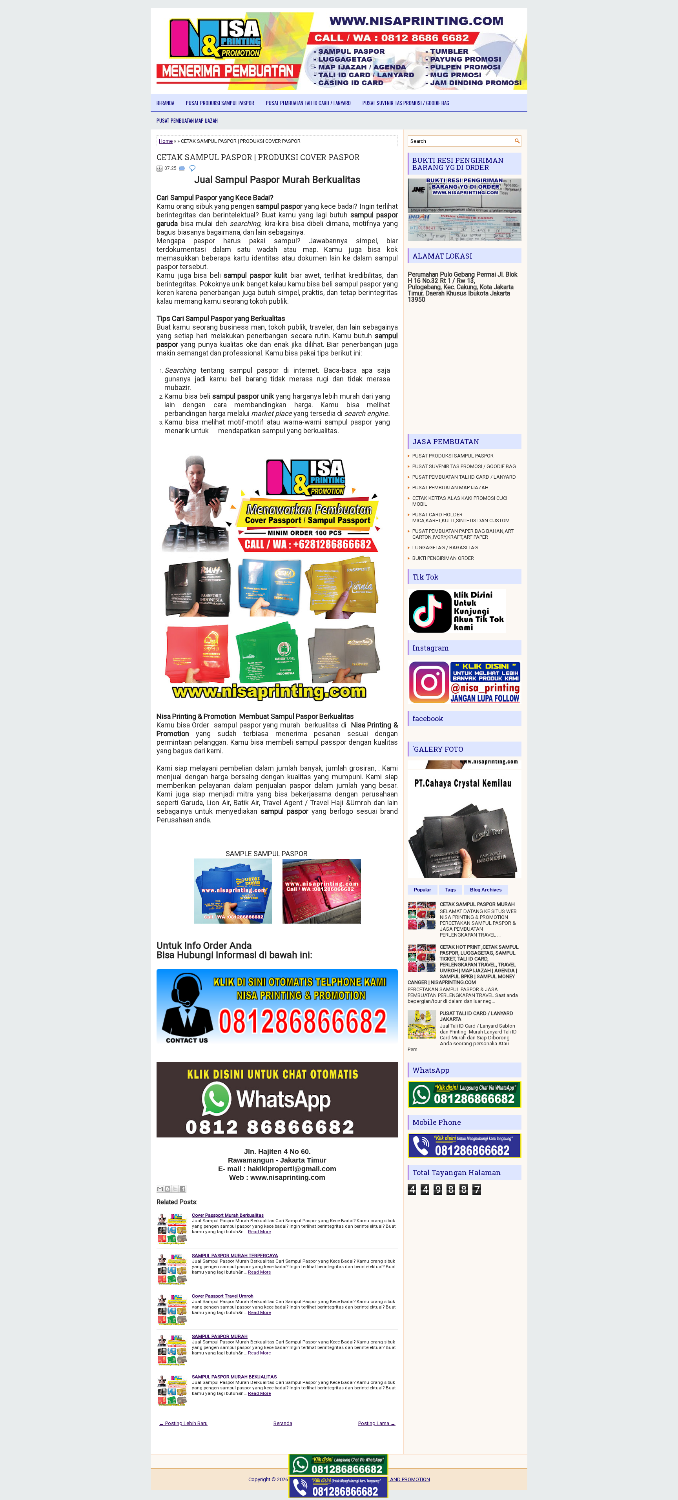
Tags (450, 890)
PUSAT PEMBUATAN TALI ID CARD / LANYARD (308, 103)
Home (166, 141)
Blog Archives (486, 890)
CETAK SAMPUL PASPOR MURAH (477, 904)
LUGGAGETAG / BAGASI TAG (445, 547)
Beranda (165, 103)
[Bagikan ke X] (175, 1189)
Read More (259, 1231)
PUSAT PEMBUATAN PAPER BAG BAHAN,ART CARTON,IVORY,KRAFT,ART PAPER (463, 534)
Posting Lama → (377, 1423)
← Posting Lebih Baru (183, 1423)
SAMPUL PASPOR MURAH (220, 1336)
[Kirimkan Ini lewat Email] (160, 1189)
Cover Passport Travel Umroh (222, 1296)
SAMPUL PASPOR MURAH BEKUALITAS (234, 1377)
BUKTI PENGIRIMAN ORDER (443, 558)
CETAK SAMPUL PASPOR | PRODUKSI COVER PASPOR (258, 157)
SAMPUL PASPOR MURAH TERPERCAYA (235, 1255)
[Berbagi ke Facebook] (182, 1189)
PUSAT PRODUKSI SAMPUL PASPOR (220, 103)
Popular (422, 890)
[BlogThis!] (167, 1189)
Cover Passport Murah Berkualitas (228, 1215)
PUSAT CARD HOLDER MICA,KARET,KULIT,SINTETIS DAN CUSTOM (461, 517)
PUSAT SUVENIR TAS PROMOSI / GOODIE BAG (406, 103)
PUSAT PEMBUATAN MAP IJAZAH (187, 120)
